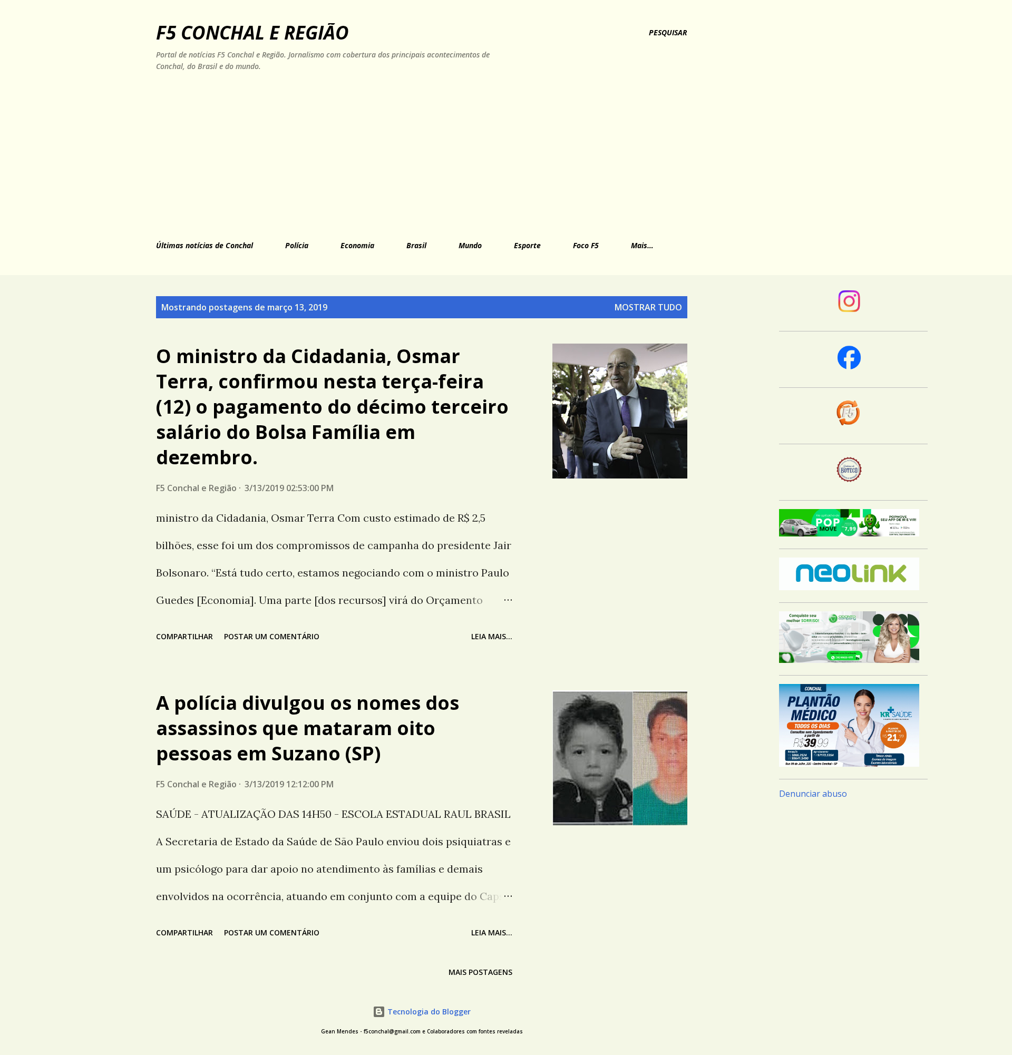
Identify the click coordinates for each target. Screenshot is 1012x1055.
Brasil (416, 245)
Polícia (296, 245)
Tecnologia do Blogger (428, 1012)
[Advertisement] (391, 154)
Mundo (470, 245)
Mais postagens (480, 972)
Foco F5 (586, 245)
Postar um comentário (271, 636)
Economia (357, 245)
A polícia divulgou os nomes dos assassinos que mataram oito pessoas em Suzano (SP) (307, 728)
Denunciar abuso (813, 793)
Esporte (527, 245)
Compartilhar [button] (184, 636)
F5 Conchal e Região (252, 32)
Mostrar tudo (648, 307)
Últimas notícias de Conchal (204, 245)
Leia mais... (491, 636)
